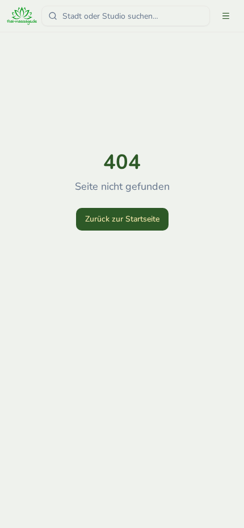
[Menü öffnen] (225, 16)
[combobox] (125, 16)
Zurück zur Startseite (122, 219)
